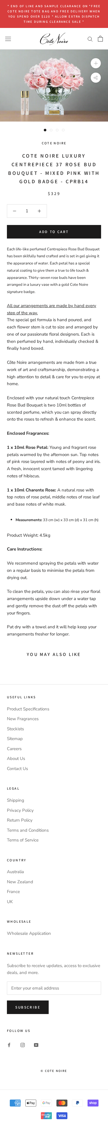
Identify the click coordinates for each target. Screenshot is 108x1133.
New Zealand (20, 882)
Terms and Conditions (28, 830)
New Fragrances (23, 719)
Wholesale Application (29, 933)
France (13, 891)
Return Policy (20, 820)
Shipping (15, 800)
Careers (14, 749)
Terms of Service (23, 840)
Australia (15, 872)
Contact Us (17, 768)
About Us (16, 758)
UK (10, 902)
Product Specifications (28, 709)
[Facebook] (9, 1044)
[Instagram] (22, 1044)
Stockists (15, 729)
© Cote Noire (54, 1071)
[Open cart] (100, 38)
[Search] (90, 38)
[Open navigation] (8, 38)
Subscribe (27, 1007)
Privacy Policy (20, 810)
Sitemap (15, 739)
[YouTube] (36, 1044)
